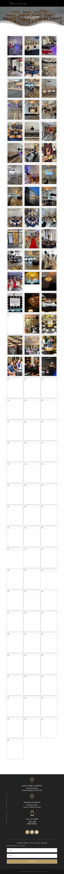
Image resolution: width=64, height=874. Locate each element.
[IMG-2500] (49, 613)
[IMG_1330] (32, 507)
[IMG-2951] (13, 548)
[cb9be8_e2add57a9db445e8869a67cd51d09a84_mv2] (32, 248)
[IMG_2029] (15, 486)
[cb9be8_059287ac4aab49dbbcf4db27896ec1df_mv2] (32, 184)
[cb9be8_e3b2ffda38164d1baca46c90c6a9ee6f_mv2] (49, 248)
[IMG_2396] (49, 401)
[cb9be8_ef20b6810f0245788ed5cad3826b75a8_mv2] (32, 269)
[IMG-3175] (15, 592)
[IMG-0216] (49, 528)
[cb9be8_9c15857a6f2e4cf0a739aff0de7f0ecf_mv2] (32, 98)
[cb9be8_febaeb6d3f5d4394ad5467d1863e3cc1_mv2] (15, 291)
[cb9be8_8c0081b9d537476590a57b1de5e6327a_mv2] (49, 76)
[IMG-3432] (49, 634)
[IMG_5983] (32, 719)
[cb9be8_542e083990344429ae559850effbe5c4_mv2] (32, 284)
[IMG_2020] (32, 486)
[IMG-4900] (32, 592)
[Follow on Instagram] (32, 832)
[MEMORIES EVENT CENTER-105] (49, 354)
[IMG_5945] (49, 698)
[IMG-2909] (32, 549)
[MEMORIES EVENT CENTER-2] (49, 291)
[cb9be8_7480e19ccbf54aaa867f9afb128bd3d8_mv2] (15, 184)
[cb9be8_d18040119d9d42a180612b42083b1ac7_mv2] (15, 248)
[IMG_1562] (49, 486)
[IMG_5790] (32, 677)
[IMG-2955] (49, 592)
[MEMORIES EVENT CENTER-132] (15, 376)
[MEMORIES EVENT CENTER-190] (49, 376)
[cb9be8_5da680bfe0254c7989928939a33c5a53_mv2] (32, 55)
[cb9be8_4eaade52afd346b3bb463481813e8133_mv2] (15, 55)
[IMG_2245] (32, 443)
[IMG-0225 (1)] (32, 613)
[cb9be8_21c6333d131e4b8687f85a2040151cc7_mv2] (49, 98)
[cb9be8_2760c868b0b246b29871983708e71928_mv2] (32, 162)
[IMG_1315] (49, 507)
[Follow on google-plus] (37, 832)
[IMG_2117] (15, 464)
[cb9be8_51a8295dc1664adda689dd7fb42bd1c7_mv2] (49, 119)
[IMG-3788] (15, 634)
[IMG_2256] (49, 422)
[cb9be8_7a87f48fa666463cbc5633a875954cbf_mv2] (49, 55)
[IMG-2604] (49, 549)
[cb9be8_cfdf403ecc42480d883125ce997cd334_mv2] (15, 227)
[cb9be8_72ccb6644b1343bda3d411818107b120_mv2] (15, 141)
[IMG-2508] (15, 571)
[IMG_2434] (32, 379)
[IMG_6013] (15, 741)
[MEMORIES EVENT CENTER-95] (15, 354)
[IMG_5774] (15, 677)
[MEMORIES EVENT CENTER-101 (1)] (32, 354)
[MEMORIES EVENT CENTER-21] (49, 312)
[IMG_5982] (15, 719)
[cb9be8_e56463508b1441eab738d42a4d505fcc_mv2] (15, 269)
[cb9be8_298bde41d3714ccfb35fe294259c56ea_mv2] (49, 141)
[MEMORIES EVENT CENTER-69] (15, 316)
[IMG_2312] (15, 422)
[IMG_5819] (32, 698)
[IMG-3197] (15, 656)
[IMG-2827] (48, 569)
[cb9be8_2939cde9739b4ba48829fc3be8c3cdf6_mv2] (49, 162)
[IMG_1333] (15, 507)
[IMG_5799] (15, 698)
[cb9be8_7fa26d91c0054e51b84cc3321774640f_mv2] (15, 76)
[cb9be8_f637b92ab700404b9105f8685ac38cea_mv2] (49, 269)
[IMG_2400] (32, 401)
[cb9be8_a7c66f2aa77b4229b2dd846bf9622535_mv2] (49, 184)
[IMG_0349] (15, 379)
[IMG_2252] (15, 443)
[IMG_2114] (32, 464)
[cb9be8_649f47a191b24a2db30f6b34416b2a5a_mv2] (15, 163)
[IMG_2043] (49, 464)
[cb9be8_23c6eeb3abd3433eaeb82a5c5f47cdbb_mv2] (15, 119)
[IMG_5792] (49, 677)
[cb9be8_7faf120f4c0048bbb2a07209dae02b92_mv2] (32, 76)
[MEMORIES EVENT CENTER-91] (49, 333)
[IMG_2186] (49, 443)
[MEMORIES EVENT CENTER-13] (32, 312)
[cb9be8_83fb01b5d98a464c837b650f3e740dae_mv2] (32, 141)
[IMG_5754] (32, 656)
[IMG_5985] (49, 719)
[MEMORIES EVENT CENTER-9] (15, 312)
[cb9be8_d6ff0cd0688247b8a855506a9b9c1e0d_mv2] (32, 227)
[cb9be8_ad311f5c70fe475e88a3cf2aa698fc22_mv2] (15, 206)
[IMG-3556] (32, 634)
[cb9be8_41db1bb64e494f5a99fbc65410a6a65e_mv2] (32, 119)
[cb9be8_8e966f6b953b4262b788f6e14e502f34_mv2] (15, 98)
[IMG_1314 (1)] (15, 528)
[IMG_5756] (49, 656)
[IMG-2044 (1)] (15, 613)
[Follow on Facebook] (27, 832)
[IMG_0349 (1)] (32, 528)
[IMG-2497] (32, 571)
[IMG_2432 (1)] (49, 379)
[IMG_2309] (32, 422)
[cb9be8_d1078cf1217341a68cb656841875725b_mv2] (49, 227)
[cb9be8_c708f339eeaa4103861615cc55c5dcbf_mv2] (49, 206)
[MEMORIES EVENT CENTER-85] (32, 333)
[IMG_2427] (15, 401)
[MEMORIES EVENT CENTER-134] (32, 376)
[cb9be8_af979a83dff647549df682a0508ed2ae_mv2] (32, 206)
